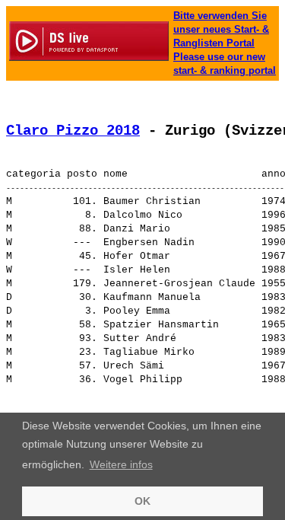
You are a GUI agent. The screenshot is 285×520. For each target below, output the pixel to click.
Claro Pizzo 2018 (73, 131)
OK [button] (142, 501)
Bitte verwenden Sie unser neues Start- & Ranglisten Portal (221, 29)
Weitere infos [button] (121, 464)
